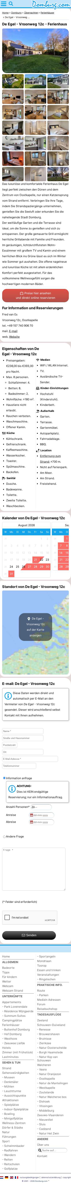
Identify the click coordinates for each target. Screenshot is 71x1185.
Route (41, 990)
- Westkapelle (46, 1087)
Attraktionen (10, 1100)
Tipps (5, 972)
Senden (31, 935)
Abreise (11, 822)
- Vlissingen (45, 1106)
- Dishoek (43, 1101)
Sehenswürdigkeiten (15, 1072)
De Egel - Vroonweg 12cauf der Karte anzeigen (35, 627)
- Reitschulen (11, 1164)
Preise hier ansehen (35, 295)
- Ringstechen (46, 979)
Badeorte (8, 967)
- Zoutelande (45, 1092)
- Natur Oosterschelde (52, 1047)
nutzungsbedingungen (29, 1177)
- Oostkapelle (46, 1078)
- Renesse (43, 1029)
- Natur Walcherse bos (51, 1097)
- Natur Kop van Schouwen (47, 1058)
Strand (6, 1068)
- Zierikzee (44, 1043)
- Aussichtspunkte (14, 1095)
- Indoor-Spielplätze (15, 1109)
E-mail (13, 331)
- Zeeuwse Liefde (13, 1043)
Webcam (7, 986)
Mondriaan (44, 961)
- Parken (42, 995)
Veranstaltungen (48, 974)
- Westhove (9, 1038)
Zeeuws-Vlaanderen (50, 1115)
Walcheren (44, 1065)
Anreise (11, 815)
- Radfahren (10, 1150)
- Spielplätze (10, 1104)
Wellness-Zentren (13, 1123)
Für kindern (9, 977)
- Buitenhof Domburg (16, 1029)
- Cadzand (44, 1129)
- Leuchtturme (11, 1091)
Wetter (6, 981)
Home (6, 956)
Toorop (41, 965)
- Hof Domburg (11, 1034)
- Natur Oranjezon (49, 1074)
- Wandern (9, 1155)
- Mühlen (8, 1086)
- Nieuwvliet (45, 1119)
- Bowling (8, 1114)
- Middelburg (45, 1110)
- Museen (8, 1077)
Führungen (9, 1136)
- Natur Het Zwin (48, 1133)
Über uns (43, 1144)
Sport (6, 1141)
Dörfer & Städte (12, 1127)
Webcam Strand (12, 990)
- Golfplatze (10, 1168)
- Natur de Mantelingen (52, 1083)
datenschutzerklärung (50, 1177)
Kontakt (42, 1156)
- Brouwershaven (48, 1034)
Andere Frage (15, 836)
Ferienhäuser (10, 1025)
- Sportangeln (46, 956)
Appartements (11, 1002)
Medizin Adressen (49, 999)
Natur (6, 1132)
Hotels (6, 1047)
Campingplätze (12, 1020)
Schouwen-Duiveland (51, 1025)
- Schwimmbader (13, 1146)
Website (14, 336)
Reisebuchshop (47, 1009)
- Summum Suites (13, 1016)
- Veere (42, 1069)
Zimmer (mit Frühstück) (17, 1052)
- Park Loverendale (14, 1006)
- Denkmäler (10, 1082)
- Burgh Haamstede (50, 1052)
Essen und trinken (49, 970)
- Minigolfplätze (12, 1118)
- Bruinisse (44, 1038)
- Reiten (7, 1159)
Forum (41, 1004)
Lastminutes (10, 1057)
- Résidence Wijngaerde (17, 1011)
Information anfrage (19, 778)
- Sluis (41, 1124)
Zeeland (42, 1020)
